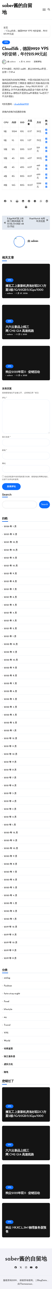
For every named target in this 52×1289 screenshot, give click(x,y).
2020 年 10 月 (11, 848)
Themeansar (26, 1284)
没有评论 (38, 62)
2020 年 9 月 (10, 856)
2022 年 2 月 (10, 723)
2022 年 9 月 (10, 668)
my (5, 1017)
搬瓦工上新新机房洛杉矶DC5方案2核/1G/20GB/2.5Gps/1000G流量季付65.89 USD (26, 289)
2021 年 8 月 (10, 770)
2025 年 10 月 (11, 542)
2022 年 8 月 (10, 676)
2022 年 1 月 (10, 731)
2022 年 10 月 (11, 660)
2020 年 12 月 (11, 833)
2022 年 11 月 (10, 652)
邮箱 (4, 450)
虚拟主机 (8, 1064)
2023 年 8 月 (10, 581)
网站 (4, 463)
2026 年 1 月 (10, 526)
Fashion (8, 986)
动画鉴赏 (8, 1049)
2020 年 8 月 (10, 864)
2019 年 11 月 (10, 935)
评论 (4, 398)
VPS (6, 42)
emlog (7, 978)
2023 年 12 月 (11, 550)
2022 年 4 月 (10, 707)
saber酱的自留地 (26, 1259)
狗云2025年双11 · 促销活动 (23, 372)
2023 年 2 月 (10, 628)
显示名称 (6, 437)
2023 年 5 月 (10, 605)
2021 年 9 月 (10, 762)
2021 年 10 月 (10, 754)
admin (34, 241)
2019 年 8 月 (10, 958)
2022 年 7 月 (10, 683)
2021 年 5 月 (10, 793)
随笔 (6, 1072)
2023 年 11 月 (10, 558)
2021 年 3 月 (10, 809)
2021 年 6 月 (10, 786)
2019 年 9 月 (10, 950)
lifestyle (8, 1009)
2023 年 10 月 (11, 566)
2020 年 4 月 (10, 895)
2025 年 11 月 (10, 534)
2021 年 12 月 (10, 738)
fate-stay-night (12, 994)
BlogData (42, 1280)
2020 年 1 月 (10, 919)
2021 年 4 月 (10, 801)
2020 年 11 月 (10, 840)
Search (7, 494)
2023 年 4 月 (10, 613)
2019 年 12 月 (10, 927)
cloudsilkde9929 (21, 104)
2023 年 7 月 (10, 589)
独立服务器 (9, 1056)
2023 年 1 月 (10, 636)
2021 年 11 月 (10, 746)
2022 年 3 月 (10, 715)
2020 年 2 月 (10, 911)
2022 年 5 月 (10, 699)
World (7, 1041)
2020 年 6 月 (10, 880)
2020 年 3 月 (10, 903)
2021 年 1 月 (10, 825)
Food (6, 1001)
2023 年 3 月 (10, 621)
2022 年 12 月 (11, 644)
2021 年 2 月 (10, 817)
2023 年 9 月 (10, 574)
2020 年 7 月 (10, 872)
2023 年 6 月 (10, 597)
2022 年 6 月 (10, 691)
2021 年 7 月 (10, 778)
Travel (7, 1025)
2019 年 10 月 (10, 943)
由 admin (11, 62)
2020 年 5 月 (10, 888)
